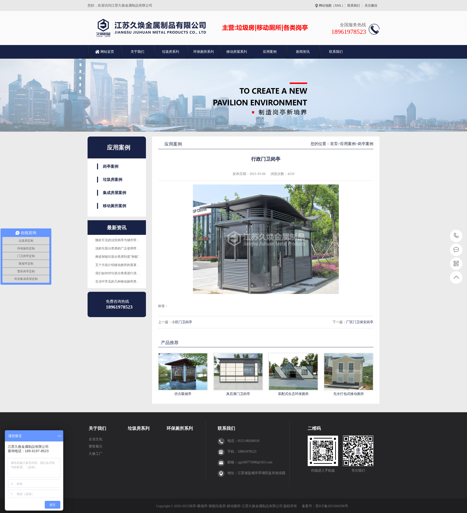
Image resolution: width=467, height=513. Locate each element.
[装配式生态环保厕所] (293, 371)
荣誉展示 (95, 446)
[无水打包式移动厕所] (348, 371)
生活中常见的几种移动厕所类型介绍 (120, 281)
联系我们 (353, 5)
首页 (334, 144)
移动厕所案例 (114, 206)
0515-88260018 (456, 235)
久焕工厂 (95, 454)
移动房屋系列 (236, 52)
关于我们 (137, 52)
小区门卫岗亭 (182, 322)
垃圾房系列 (170, 52)
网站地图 (325, 5)
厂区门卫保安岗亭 (359, 322)
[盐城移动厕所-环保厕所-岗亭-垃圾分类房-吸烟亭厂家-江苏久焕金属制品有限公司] (203, 28)
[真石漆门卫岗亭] (238, 371)
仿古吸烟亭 (182, 394)
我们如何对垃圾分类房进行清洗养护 (120, 273)
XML (338, 5)
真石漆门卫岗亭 (238, 394)
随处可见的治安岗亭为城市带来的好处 (122, 240)
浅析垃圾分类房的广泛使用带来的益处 (122, 248)
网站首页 (107, 52)
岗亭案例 (110, 166)
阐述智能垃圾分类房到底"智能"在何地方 (123, 256)
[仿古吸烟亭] (183, 371)
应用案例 (270, 52)
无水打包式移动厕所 (348, 394)
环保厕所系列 (203, 52)
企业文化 (95, 439)
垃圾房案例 (112, 179)
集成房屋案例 (114, 193)
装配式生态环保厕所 (293, 394)
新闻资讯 (303, 52)
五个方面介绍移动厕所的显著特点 (119, 265)
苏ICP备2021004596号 (332, 506)
